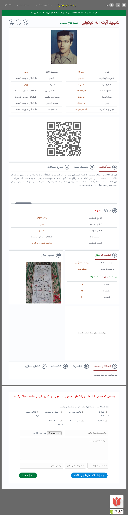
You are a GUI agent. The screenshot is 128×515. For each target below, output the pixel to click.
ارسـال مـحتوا (28, 475)
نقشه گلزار (8, 4)
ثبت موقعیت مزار (23, 4)
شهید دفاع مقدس (69, 23)
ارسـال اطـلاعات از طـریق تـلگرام (89, 475)
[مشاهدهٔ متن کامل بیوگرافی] (12, 175)
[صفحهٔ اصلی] (124, 5)
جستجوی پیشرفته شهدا (43, 4)
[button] (118, 5)
